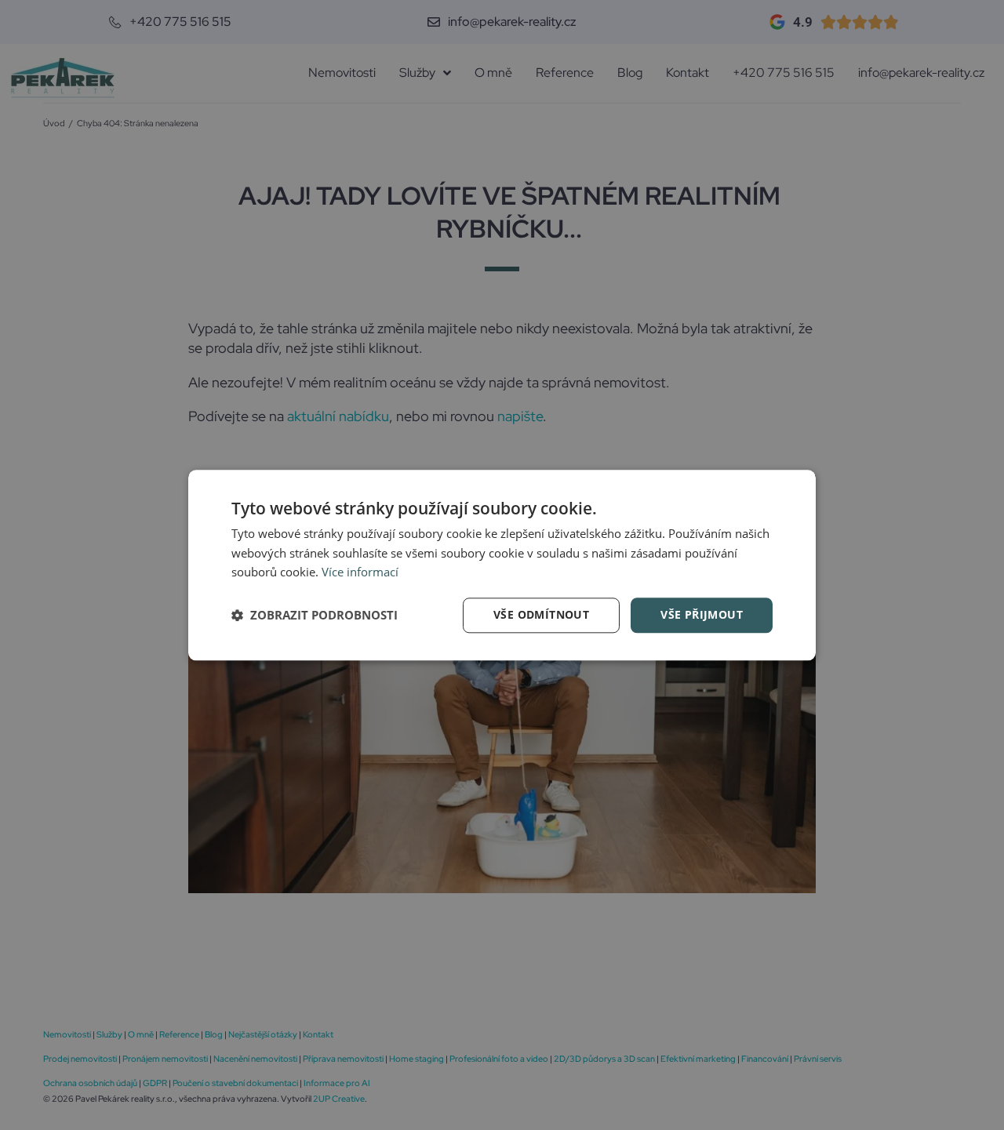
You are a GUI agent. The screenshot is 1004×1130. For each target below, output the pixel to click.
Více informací (360, 572)
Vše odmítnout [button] (541, 614)
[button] (314, 616)
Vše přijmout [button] (701, 614)
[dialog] (502, 565)
